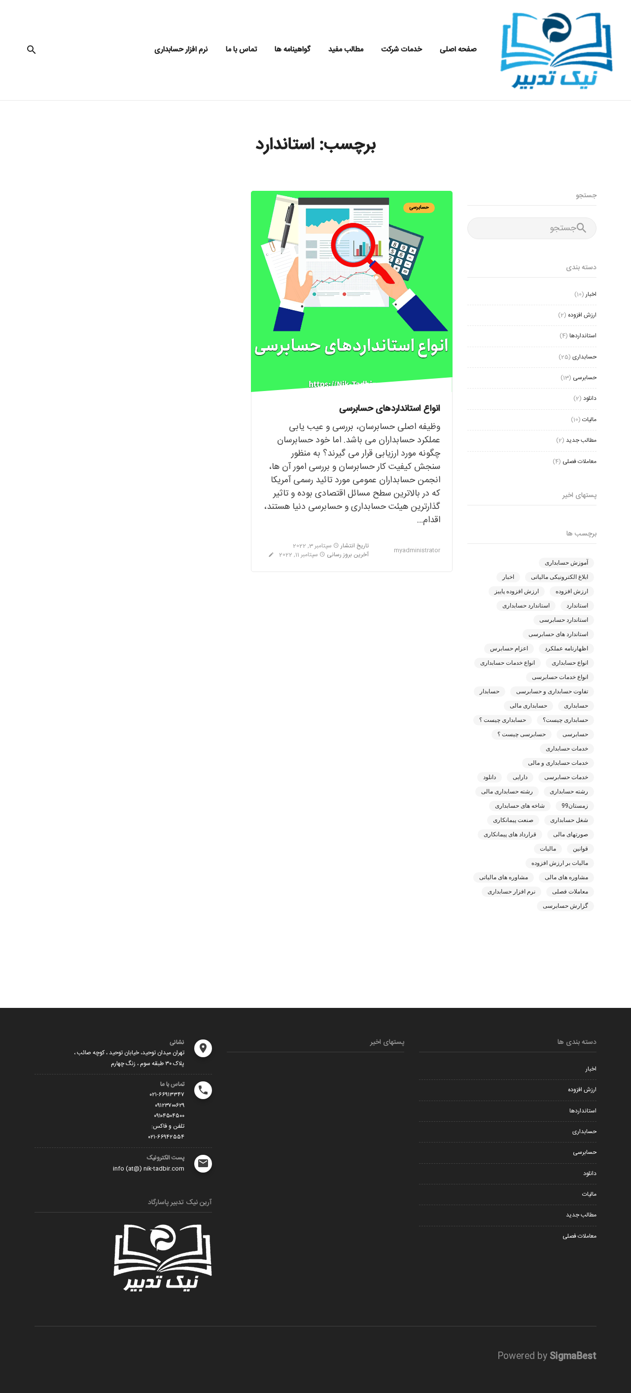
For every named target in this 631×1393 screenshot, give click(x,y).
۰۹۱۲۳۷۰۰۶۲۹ (169, 1105)
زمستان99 (574, 805)
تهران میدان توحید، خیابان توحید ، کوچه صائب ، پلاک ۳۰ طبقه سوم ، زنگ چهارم (129, 1058)
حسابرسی (419, 208)
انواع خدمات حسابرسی (560, 677)
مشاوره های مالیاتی (503, 877)
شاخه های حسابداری (520, 805)
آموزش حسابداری (566, 562)
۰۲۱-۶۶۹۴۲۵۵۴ (166, 1137)
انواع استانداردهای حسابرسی (389, 408)
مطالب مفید (345, 49)
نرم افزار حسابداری (181, 49)
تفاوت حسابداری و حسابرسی (552, 691)
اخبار (591, 294)
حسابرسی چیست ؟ (521, 734)
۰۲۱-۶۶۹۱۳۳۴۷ (167, 1095)
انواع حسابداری (570, 662)
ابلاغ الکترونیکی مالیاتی (559, 576)
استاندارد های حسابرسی (558, 634)
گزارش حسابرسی (565, 905)
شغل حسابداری (569, 820)
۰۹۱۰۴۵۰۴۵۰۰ (169, 1116)
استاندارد (577, 605)
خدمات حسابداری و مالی (558, 762)
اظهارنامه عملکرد (566, 648)
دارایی (520, 777)
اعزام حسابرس (509, 648)
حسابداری (584, 357)
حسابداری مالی (528, 705)
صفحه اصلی (458, 49)
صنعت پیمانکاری (513, 820)
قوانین (580, 848)
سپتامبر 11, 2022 (299, 554)
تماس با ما (241, 49)
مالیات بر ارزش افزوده (559, 862)
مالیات (589, 420)
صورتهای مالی (570, 834)
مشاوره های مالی (566, 877)
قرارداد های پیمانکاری (510, 834)
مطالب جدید (581, 440)
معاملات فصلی (579, 461)
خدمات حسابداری (567, 748)
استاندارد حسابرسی (563, 619)
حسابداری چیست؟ (565, 719)
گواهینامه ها (293, 49)
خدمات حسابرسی (566, 777)
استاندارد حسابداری (526, 605)
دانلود (589, 398)
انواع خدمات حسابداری (507, 662)
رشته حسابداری (569, 791)
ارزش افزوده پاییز (516, 591)
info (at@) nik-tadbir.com (148, 1169)
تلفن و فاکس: (167, 1126)
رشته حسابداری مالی (507, 791)
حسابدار (489, 691)
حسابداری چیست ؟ (502, 719)
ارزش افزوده (582, 315)
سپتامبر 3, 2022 (313, 545)
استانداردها (582, 336)
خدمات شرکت (401, 49)
